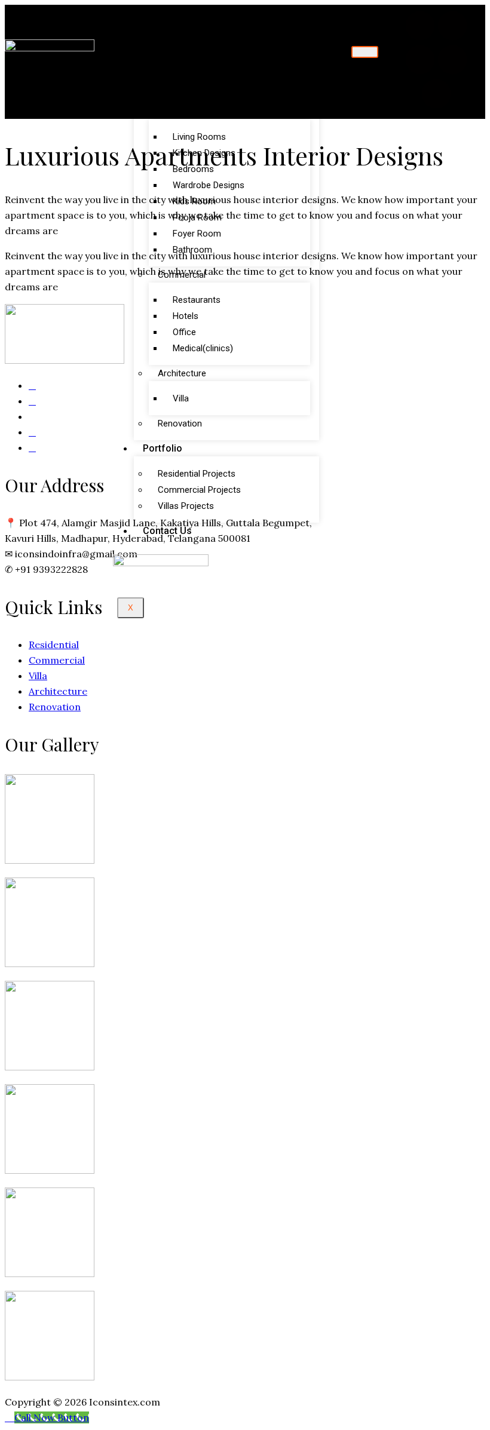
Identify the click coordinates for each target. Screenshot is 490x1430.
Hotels (185, 316)
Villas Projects (186, 506)
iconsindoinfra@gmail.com (76, 554)
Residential (179, 111)
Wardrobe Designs (208, 185)
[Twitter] (452, 26)
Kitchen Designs (204, 153)
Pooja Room (197, 217)
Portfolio (162, 448)
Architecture (182, 373)
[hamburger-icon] (364, 52)
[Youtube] (436, 94)
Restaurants (196, 299)
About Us (163, 70)
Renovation (180, 423)
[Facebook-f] (420, 26)
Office (184, 332)
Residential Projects (196, 473)
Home (156, 54)
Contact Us (167, 530)
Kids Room (194, 201)
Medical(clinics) (203, 348)
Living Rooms (199, 136)
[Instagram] (452, 60)
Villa (181, 398)
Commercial (182, 274)
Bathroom (192, 249)
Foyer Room (197, 233)
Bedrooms (193, 169)
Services (162, 86)
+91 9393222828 (51, 569)
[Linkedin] (420, 60)
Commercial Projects (199, 489)
